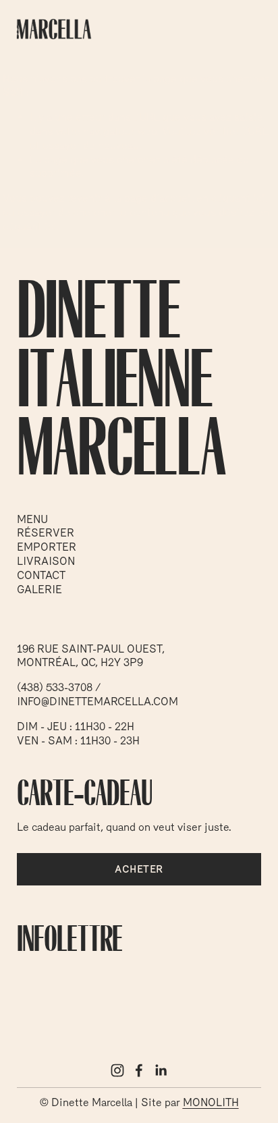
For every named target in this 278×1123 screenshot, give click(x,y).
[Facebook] (139, 1070)
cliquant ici (238, 198)
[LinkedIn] (160, 1070)
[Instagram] (117, 1070)
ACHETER (139, 869)
